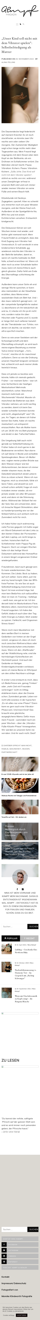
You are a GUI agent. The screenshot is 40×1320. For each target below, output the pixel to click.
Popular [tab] (12, 938)
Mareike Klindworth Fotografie (17, 1296)
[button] (20, 24)
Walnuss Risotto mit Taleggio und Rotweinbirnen (19, 796)
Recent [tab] (30, 938)
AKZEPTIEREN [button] (21, 1315)
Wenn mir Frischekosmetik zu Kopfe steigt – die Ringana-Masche (26, 999)
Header (26, 749)
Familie (5, 749)
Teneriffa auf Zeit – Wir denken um (14, 817)
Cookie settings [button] (8, 1315)
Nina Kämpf (32, 945)
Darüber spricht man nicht (18, 745)
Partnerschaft (9, 752)
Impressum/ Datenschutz (14, 1283)
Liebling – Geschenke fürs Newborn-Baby (26, 951)
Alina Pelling (8, 62)
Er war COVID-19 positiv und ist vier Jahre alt (18, 774)
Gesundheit (15, 749)
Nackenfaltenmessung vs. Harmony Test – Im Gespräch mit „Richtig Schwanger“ (25, 974)
